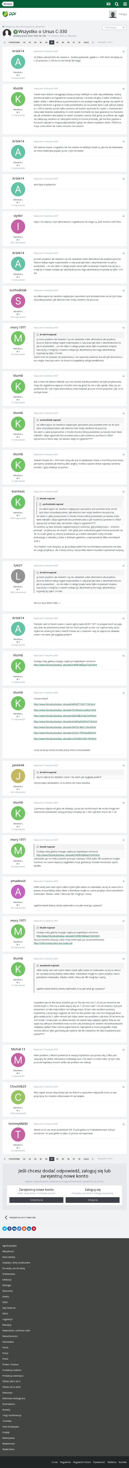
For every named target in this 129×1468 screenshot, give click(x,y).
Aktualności (8, 1251)
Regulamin (65, 1462)
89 (63, 42)
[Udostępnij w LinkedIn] (29, 1228)
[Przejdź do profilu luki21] (18, 576)
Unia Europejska (10, 1426)
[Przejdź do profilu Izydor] (18, 226)
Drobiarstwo (8, 1274)
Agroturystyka (9, 1245)
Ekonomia (7, 1291)
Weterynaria (8, 1438)
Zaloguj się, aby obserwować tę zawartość (25, 26)
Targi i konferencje (11, 1415)
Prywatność (99, 1462)
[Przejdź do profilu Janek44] (18, 776)
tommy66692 (18, 1123)
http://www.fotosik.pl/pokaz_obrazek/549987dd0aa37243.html (65, 664)
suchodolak (18, 290)
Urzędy (5, 1432)
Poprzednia (14, 42)
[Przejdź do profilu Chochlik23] (18, 1097)
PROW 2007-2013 (11, 1381)
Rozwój (6, 1409)
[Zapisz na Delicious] (19, 1228)
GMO (5, 1302)
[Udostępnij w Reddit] (24, 1228)
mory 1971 (18, 327)
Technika (6, 1421)
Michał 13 (18, 1049)
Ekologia (6, 1285)
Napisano (46, 51)
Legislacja (7, 1319)
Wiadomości (8, 1443)
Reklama (111, 1462)
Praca (5, 1353)
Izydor (18, 215)
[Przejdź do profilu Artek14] (18, 62)
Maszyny (72, 35)
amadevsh (18, 881)
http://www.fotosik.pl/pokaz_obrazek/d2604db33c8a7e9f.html (65, 715)
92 (79, 42)
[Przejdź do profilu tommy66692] (18, 1134)
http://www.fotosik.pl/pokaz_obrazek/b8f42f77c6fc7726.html (64, 704)
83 (30, 42)
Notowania (8, 1341)
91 (74, 42)
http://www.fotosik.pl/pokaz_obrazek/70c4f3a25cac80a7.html (65, 709)
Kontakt (123, 1462)
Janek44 (18, 765)
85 (41, 42)
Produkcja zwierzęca (12, 1375)
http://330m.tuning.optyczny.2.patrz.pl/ (53, 943)
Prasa (5, 1358)
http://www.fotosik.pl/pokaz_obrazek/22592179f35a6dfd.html (65, 732)
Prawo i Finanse (10, 1364)
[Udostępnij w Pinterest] (34, 1228)
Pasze (5, 1347)
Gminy (5, 1296)
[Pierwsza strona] (4, 42)
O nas (55, 1462)
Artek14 (18, 51)
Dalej (86, 42)
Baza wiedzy (8, 1257)
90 (68, 42)
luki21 (18, 565)
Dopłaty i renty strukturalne (16, 1262)
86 (46, 42)
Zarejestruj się (36, 1200)
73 (123, 27)
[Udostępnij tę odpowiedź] (123, 51)
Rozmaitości (8, 1404)
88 (57, 42)
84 (35, 42)
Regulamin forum (82, 1462)
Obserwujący (111, 27)
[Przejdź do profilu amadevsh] (18, 892)
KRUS (5, 1313)
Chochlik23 (18, 1086)
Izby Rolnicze (9, 1308)
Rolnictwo (7, 1392)
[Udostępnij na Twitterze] (4, 1228)
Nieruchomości (10, 1336)
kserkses (18, 491)
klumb (18, 88)
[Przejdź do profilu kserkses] (18, 502)
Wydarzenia (8, 1449)
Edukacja (6, 1279)
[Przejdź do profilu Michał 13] (18, 1060)
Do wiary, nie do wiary (13, 1268)
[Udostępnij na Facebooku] (9, 1228)
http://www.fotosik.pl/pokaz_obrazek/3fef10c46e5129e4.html (65, 727)
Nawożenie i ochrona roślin (16, 1330)
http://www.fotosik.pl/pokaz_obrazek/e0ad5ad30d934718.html (65, 721)
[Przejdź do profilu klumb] (18, 99)
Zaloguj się (93, 1200)
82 (24, 42)
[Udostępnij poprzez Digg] (14, 1228)
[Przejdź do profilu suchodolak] (18, 301)
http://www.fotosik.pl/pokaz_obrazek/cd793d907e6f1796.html (65, 738)
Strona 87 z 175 (104, 42)
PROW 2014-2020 (11, 1387)
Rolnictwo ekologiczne (13, 1398)
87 (52, 42)
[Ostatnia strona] (93, 42)
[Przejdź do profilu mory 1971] (18, 338)
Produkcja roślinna (11, 1370)
